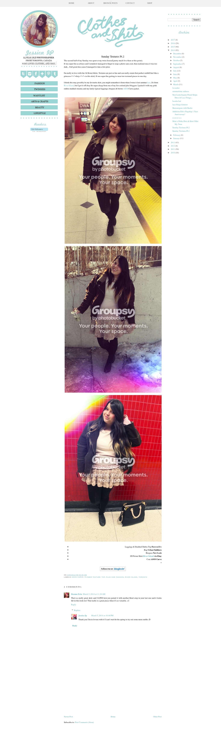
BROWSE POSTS (110, 3)
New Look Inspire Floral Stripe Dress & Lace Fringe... (184, 96)
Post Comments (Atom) (84, 722)
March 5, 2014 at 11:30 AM (94, 594)
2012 (173, 145)
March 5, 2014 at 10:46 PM (102, 615)
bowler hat (176, 101)
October (176, 60)
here (149, 82)
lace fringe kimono (180, 104)
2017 (173, 39)
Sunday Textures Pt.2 (181, 127)
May (175, 77)
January (176, 138)
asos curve (77, 577)
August (176, 67)
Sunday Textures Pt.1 (181, 131)
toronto (143, 577)
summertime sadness (180, 91)
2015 (173, 46)
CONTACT (130, 3)
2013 (173, 142)
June (175, 74)
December (177, 53)
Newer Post (68, 716)
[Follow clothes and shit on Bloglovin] (39, 131)
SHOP (149, 3)
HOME (71, 3)
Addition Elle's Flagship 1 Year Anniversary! (185, 113)
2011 (173, 149)
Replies (77, 610)
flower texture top (95, 577)
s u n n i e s (176, 117)
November (177, 57)
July (175, 70)
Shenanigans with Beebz (182, 108)
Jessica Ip (82, 615)
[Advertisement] (39, 216)
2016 (173, 43)
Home (113, 716)
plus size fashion (115, 577)
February (177, 135)
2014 (173, 50)
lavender (176, 87)
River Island (69, 85)
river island (131, 577)
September (177, 63)
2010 (173, 152)
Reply (73, 604)
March (176, 84)
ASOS (125, 88)
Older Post (157, 716)
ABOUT (91, 3)
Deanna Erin (76, 594)
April (175, 81)
